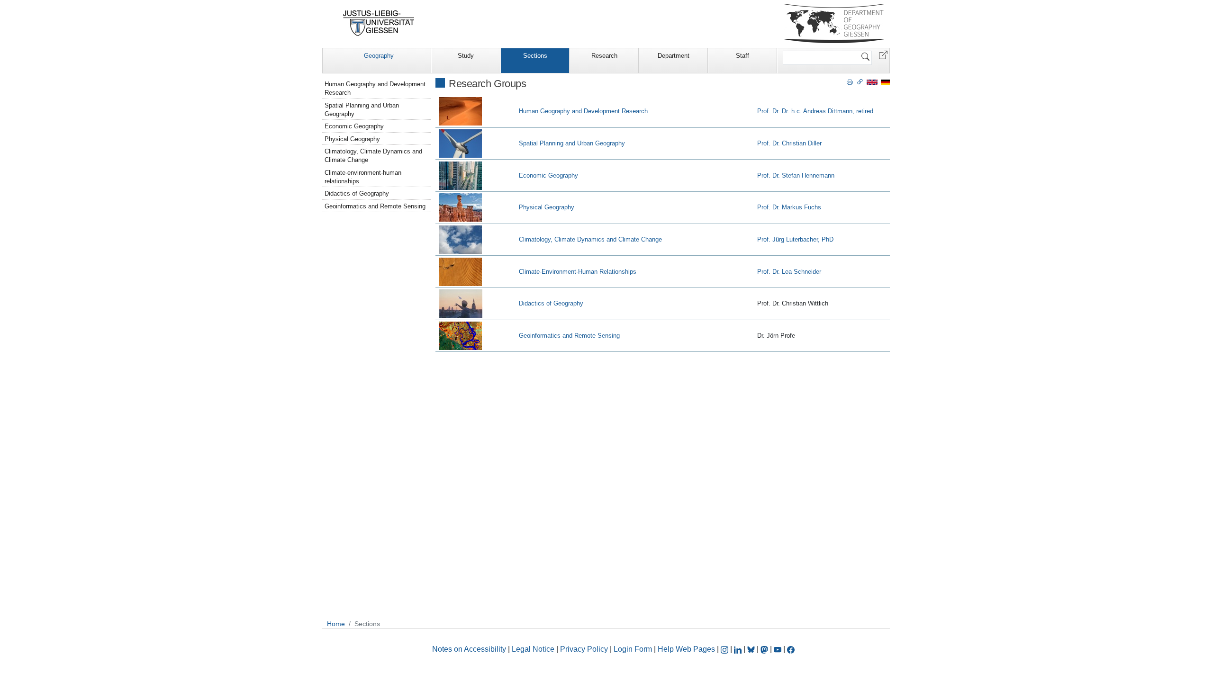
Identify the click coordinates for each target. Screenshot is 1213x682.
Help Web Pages (686, 649)
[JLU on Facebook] (791, 649)
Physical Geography (546, 207)
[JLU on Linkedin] (738, 649)
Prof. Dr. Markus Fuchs (789, 207)
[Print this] (850, 81)
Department (673, 55)
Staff (742, 55)
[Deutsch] (885, 81)
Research (604, 55)
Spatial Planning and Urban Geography (572, 143)
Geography (379, 55)
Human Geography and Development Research (583, 111)
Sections (535, 55)
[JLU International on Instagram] (725, 649)
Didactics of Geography (551, 303)
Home (336, 624)
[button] (883, 54)
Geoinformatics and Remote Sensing (569, 335)
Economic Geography (548, 175)
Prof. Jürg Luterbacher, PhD (795, 239)
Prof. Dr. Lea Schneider (789, 271)
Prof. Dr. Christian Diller (789, 143)
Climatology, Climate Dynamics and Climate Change (590, 239)
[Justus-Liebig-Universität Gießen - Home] (379, 23)
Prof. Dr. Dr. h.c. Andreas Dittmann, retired (815, 111)
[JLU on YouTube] (778, 649)
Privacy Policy (584, 649)
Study (466, 55)
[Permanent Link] (860, 81)
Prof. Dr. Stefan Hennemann (795, 175)
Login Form (633, 649)
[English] (872, 81)
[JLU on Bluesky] (752, 649)
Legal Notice (533, 649)
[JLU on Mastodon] (765, 649)
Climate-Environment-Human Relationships (577, 271)
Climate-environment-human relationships (363, 177)
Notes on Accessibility (470, 649)
